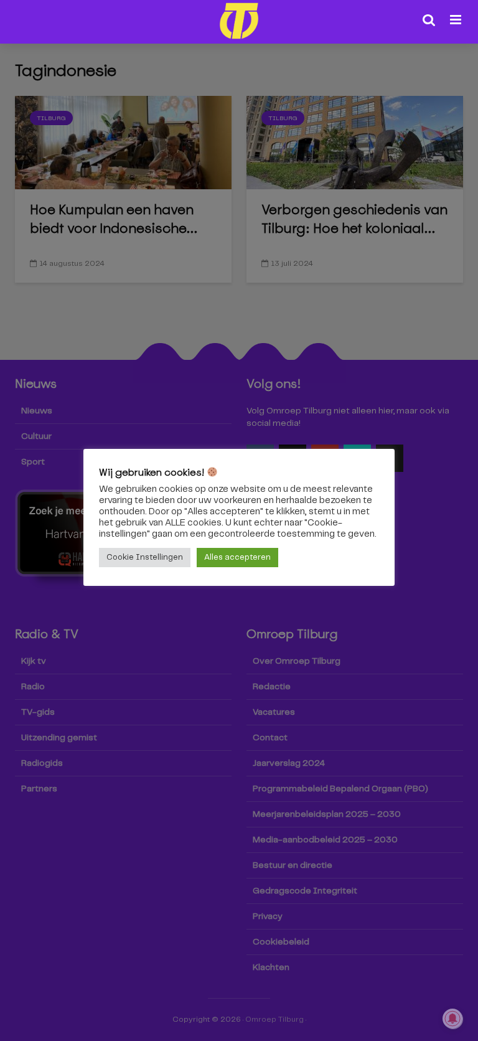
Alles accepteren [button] (237, 557)
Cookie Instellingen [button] (144, 557)
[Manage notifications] (452, 1019)
